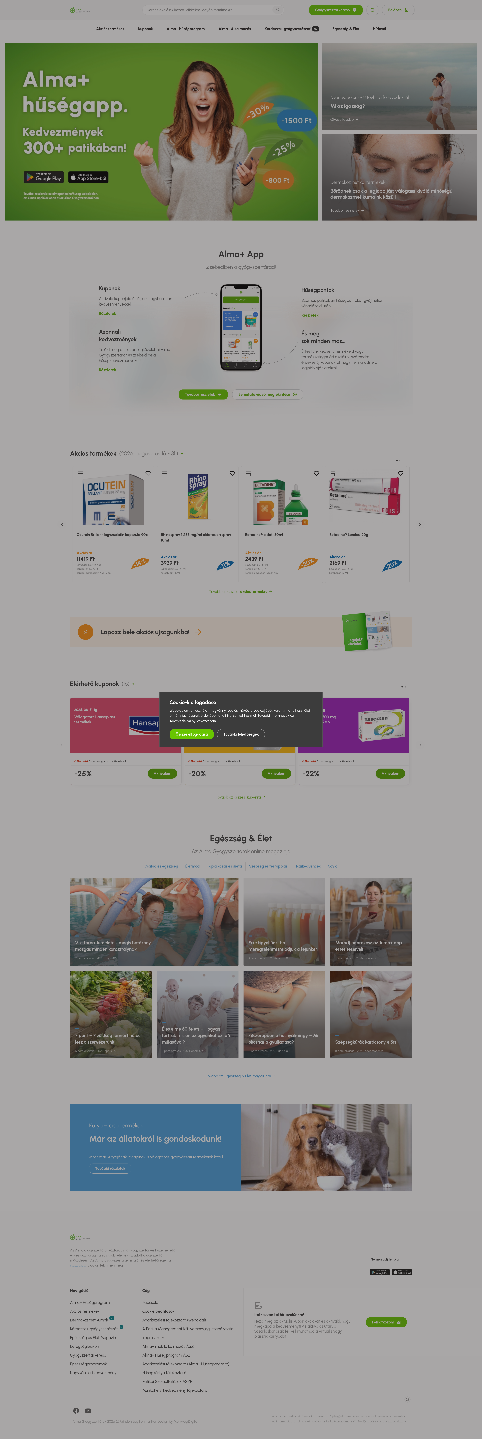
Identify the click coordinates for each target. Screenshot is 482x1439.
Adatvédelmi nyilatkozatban (193, 721)
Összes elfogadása (192, 734)
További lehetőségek (241, 734)
